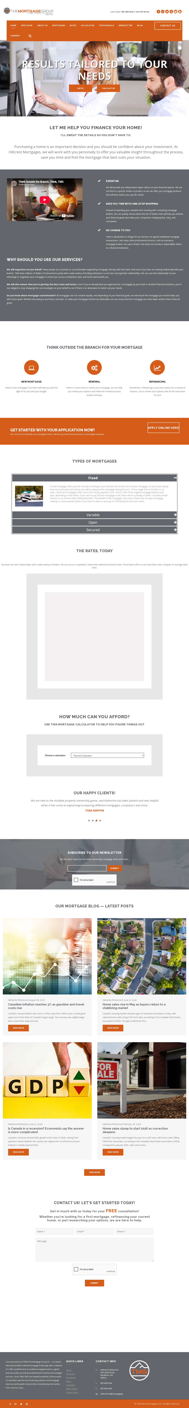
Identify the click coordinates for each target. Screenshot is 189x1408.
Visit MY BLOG (142, 11)
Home (13, 25)
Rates (73, 25)
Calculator (87, 25)
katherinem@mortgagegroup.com (115, 1393)
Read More (18, 1027)
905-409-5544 (127, 11)
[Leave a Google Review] (171, 11)
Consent (15, 36)
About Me (70, 1374)
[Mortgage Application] (180, 11)
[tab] (94, 477)
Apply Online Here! (163, 428)
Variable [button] (93, 514)
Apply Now (26, 25)
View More (94, 1172)
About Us (42, 25)
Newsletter (125, 25)
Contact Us (167, 25)
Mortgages (58, 25)
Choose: (55, 755)
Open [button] (93, 522)
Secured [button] (93, 529)
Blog (140, 25)
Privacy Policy (72, 1392)
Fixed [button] (93, 477)
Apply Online (72, 1388)
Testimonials (106, 25)
